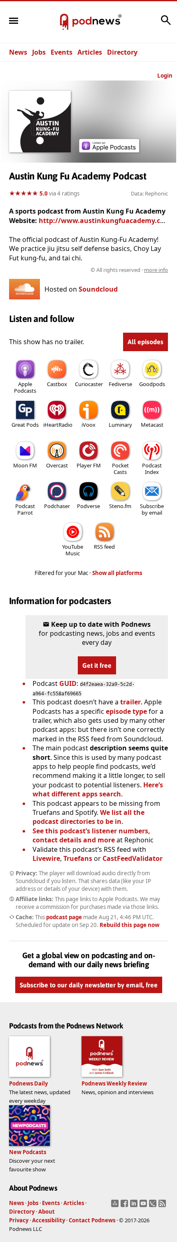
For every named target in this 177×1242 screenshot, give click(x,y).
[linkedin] (135, 1206)
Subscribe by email (152, 509)
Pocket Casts (120, 469)
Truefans (77, 858)
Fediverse (120, 384)
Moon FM (25, 465)
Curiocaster (89, 384)
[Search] (165, 24)
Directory (122, 52)
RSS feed (104, 546)
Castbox (57, 384)
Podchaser (57, 506)
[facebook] (125, 1206)
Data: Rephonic (149, 193)
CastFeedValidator (132, 858)
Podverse (88, 506)
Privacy (18, 1220)
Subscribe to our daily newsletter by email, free (89, 985)
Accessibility (48, 1220)
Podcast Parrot (25, 509)
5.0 (44, 193)
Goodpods (152, 384)
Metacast (152, 424)
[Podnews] (64, 22)
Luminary (120, 424)
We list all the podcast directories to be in (88, 817)
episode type (126, 711)
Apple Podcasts (25, 387)
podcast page (64, 917)
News (18, 52)
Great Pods (25, 424)
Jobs (39, 52)
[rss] (163, 1206)
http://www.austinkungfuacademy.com (105, 220)
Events (61, 52)
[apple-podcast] (109, 149)
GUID (68, 683)
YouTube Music (72, 550)
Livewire (46, 858)
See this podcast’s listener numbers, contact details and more (91, 835)
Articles (89, 52)
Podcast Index (152, 469)
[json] (153, 1206)
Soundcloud (98, 289)
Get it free (97, 665)
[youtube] (144, 1206)
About (46, 1211)
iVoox (88, 424)
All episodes (145, 341)
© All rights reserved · (129, 270)
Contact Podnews (92, 1220)
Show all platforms (117, 573)
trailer (130, 701)
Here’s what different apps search (98, 789)
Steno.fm (120, 506)
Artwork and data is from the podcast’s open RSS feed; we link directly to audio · (93, 270)
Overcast (57, 465)
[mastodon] (116, 1206)
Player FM (89, 465)
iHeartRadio (57, 424)
